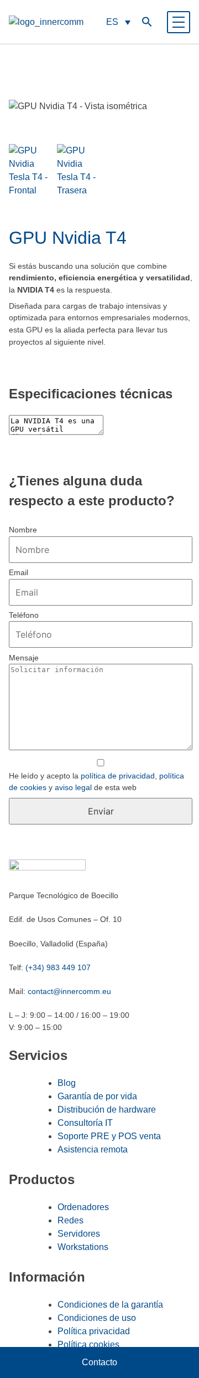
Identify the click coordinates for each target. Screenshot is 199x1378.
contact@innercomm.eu (69, 991)
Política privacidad (93, 1331)
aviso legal (73, 787)
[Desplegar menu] (178, 22)
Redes (70, 1220)
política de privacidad (118, 775)
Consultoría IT (85, 1123)
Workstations (82, 1247)
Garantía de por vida (97, 1096)
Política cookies (88, 1344)
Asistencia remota (92, 1149)
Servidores (78, 1233)
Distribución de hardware (106, 1109)
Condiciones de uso (96, 1318)
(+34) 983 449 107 (58, 967)
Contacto (99, 1362)
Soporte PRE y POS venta (109, 1136)
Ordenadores (83, 1207)
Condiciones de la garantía (110, 1304)
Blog (66, 1083)
